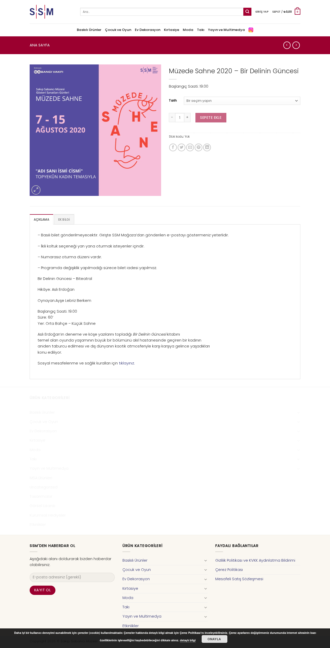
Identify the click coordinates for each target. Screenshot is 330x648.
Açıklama (41, 220)
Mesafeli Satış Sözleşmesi (239, 578)
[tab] (41, 219)
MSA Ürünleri (41, 477)
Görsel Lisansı (42, 505)
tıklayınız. (127, 363)
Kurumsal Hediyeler (48, 515)
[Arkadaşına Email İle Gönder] (190, 147)
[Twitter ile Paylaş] (181, 147)
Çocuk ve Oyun (118, 29)
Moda (188, 29)
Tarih (173, 101)
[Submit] (247, 12)
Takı (200, 29)
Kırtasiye (171, 29)
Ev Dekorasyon (147, 29)
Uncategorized (43, 487)
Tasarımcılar (41, 496)
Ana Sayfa (40, 45)
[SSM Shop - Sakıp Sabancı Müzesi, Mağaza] (51, 11)
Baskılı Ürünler (89, 29)
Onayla (214, 639)
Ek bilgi (64, 220)
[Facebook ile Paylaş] (173, 147)
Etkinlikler (38, 524)
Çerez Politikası (229, 569)
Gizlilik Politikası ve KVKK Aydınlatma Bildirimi (255, 560)
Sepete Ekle (210, 117)
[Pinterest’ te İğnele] (198, 147)
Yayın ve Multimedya (226, 29)
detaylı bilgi (188, 640)
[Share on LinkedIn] (207, 147)
